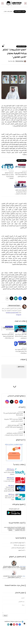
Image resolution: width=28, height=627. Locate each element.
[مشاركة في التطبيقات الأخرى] (7, 298)
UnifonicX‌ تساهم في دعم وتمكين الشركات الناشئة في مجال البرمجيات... (13, 434)
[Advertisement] (14, 30)
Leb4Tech (7, 621)
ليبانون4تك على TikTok (19, 545)
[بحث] (2, 3)
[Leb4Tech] (14, 3)
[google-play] (8, 624)
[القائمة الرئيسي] (25, 3)
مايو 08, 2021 (11, 485)
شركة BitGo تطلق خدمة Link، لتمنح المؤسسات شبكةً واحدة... (21, 351)
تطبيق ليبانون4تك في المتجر (17, 547)
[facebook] (21, 401)
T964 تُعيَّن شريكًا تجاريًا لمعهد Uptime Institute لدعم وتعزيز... (21, 336)
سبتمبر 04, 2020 (10, 469)
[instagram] (7, 401)
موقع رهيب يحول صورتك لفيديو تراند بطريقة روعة (7, 11)
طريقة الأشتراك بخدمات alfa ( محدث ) (9, 480)
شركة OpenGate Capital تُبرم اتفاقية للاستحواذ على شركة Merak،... (8, 336)
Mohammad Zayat (20, 61)
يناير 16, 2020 (11, 494)
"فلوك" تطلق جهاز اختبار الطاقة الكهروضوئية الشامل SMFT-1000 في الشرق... (14, 427)
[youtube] (16, 401)
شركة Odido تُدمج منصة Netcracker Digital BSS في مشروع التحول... (21, 174)
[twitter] (11, 401)
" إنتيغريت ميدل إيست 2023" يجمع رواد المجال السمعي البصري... (13, 420)
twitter (17, 312)
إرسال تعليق (21, 366)
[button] (20, 298)
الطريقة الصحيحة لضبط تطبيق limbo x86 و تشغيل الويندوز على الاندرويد (9, 489)
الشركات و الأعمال (21, 46)
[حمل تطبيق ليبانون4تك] (14, 515)
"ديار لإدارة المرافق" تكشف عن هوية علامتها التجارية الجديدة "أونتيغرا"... (8, 175)
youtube (13, 312)
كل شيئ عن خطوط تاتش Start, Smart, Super (9, 497)
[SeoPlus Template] (22, 622)
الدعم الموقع (21, 550)
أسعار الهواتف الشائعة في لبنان (17, 542)
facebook (8, 312)
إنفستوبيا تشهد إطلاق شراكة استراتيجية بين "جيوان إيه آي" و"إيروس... (21, 192)
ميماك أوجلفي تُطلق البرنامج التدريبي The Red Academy (13, 414)
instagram (18, 315)
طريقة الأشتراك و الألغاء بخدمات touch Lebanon (9, 472)
